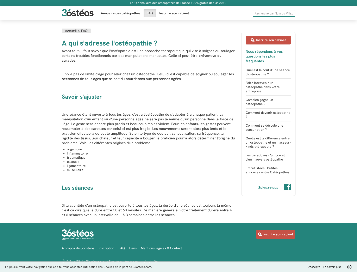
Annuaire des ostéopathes (120, 13)
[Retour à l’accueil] (78, 13)
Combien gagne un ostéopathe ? (259, 102)
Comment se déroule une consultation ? (264, 127)
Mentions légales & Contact (161, 248)
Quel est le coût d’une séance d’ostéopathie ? (268, 72)
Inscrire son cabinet (174, 13)
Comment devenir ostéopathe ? (268, 114)
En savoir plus (332, 267)
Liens (133, 248)
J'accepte (314, 267)
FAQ (150, 13)
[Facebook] (287, 188)
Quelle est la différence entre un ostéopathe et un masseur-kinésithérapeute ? (268, 142)
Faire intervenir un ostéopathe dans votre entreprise (263, 87)
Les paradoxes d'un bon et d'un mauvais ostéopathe (265, 157)
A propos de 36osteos (78, 248)
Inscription (106, 248)
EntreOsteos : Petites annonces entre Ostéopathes (267, 170)
